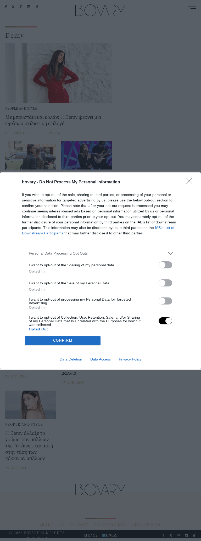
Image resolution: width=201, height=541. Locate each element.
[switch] (165, 264)
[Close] (191, 182)
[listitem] (100, 253)
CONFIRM (62, 340)
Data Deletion (71, 359)
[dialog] (100, 270)
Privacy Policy (130, 359)
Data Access (100, 359)
